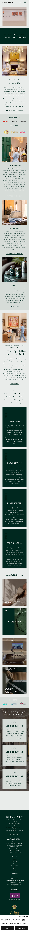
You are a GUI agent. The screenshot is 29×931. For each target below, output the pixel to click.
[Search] (20, 2)
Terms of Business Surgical (14, 843)
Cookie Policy (14, 847)
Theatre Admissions (14, 838)
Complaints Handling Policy (14, 845)
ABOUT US (14, 861)
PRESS (14, 867)
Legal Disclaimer (14, 848)
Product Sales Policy (14, 852)
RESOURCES (14, 865)
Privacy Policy (14, 850)
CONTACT (14, 870)
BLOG (14, 863)
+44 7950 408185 (18, 830)
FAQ (14, 868)
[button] (23, 24)
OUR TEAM (14, 860)
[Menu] (25, 2)
